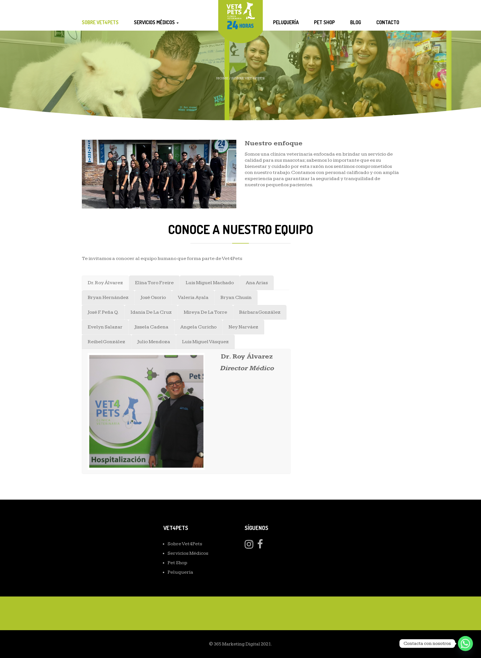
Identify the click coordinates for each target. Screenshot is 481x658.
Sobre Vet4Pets (100, 22)
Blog (355, 22)
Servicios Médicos (155, 22)
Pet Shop (324, 22)
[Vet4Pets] (240, 15)
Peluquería (286, 22)
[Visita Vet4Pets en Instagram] (249, 546)
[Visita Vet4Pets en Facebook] (260, 546)
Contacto (387, 22)
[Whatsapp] (465, 643)
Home (222, 78)
